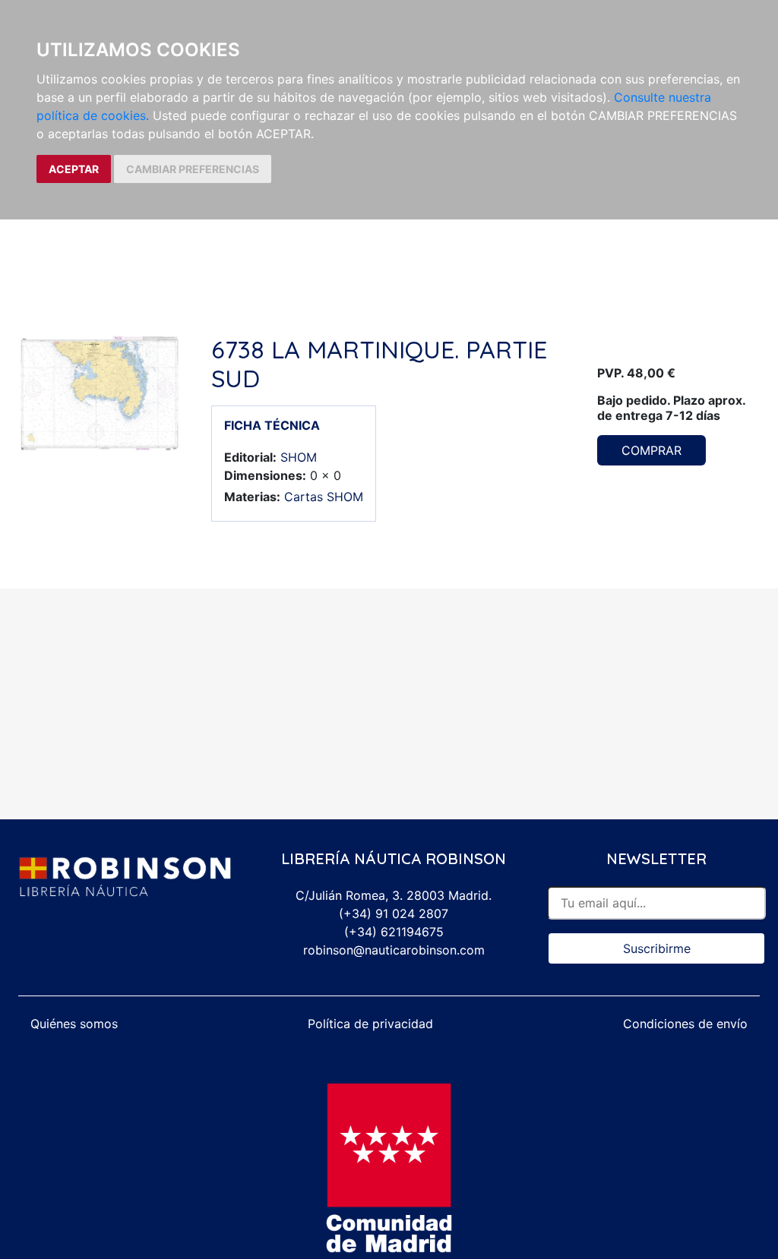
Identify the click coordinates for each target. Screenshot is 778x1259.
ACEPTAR (74, 169)
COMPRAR (651, 450)
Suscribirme (657, 948)
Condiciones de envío (685, 1023)
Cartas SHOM (323, 496)
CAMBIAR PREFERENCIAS (192, 169)
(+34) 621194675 (394, 931)
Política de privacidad (370, 1023)
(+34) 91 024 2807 (393, 913)
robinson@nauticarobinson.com (394, 950)
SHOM (298, 457)
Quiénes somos (74, 1023)
